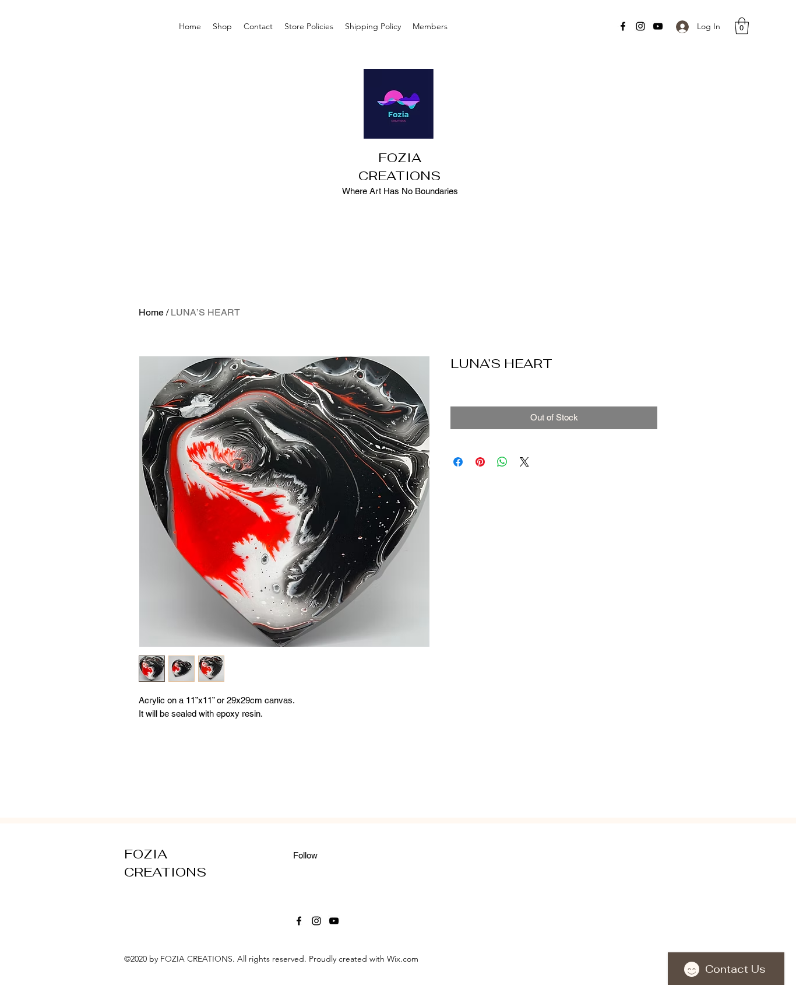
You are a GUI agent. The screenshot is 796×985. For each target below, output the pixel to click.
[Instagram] (640, 26)
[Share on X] (524, 462)
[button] (742, 25)
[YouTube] (658, 26)
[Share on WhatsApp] (502, 462)
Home (151, 312)
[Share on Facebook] (458, 462)
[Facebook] (623, 26)
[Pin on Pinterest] (480, 462)
